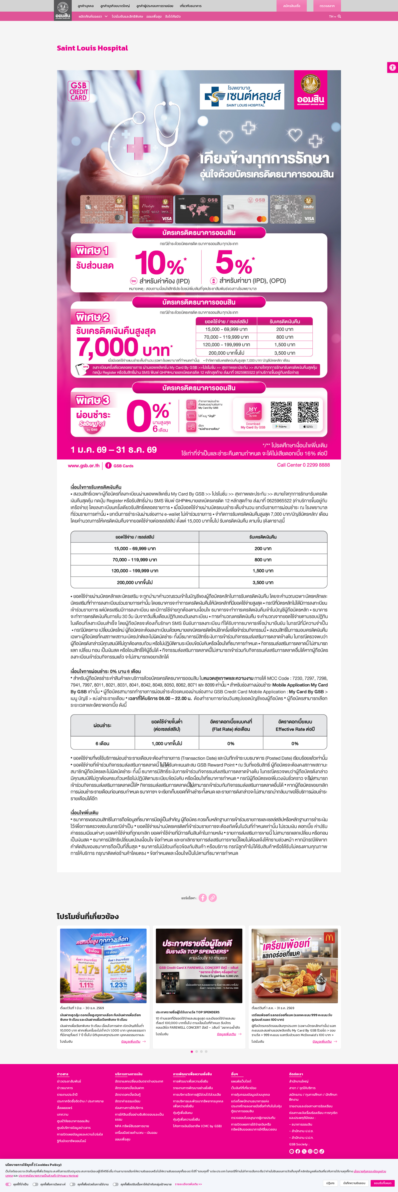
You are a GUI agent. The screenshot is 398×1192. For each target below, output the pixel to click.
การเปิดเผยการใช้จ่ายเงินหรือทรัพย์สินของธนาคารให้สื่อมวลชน (254, 1127)
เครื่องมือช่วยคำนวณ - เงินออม (136, 1132)
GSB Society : (299, 1144)
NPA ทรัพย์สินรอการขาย (132, 1125)
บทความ (62, 1114)
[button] (392, 67)
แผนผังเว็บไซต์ (241, 1081)
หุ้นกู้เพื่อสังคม (183, 1112)
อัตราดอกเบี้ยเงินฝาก (129, 1087)
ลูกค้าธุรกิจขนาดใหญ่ (115, 5)
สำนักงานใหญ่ (298, 1081)
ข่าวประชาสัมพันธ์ (69, 1081)
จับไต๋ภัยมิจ (173, 16)
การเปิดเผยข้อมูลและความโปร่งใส (80, 1134)
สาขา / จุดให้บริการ (302, 1087)
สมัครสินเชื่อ (291, 5)
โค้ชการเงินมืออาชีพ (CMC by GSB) (197, 1125)
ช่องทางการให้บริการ (129, 1107)
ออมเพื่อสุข (154, 16)
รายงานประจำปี (67, 1094)
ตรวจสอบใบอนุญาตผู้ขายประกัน (253, 1117)
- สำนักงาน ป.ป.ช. (301, 1130)
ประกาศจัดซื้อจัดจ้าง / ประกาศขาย (80, 1101)
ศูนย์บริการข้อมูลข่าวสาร (74, 1127)
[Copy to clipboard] (213, 898)
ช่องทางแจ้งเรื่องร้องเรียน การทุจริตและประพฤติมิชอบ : (313, 1115)
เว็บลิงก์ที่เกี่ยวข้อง (243, 1087)
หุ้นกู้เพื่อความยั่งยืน (186, 1119)
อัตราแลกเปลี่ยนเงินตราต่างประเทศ (139, 1081)
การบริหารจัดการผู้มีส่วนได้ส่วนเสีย (197, 1094)
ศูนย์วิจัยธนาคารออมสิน (73, 1120)
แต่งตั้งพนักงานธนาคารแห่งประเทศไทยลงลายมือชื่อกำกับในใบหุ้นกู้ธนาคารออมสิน (256, 1106)
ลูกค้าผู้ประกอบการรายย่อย (154, 5)
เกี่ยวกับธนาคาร (190, 5)
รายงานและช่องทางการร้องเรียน (310, 1106)
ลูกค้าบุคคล (86, 5)
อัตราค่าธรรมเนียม (127, 1101)
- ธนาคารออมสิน (300, 1124)
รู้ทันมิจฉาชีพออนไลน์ (71, 1140)
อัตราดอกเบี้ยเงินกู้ (128, 1094)
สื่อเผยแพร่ (64, 1107)
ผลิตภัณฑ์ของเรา (90, 16)
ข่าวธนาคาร (65, 1087)
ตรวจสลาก (327, 5)
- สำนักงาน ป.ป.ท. (301, 1137)
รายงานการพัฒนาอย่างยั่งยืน (193, 1087)
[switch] (8, 1184)
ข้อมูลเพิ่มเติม (130, 1034)
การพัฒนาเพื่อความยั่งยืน (190, 1081)
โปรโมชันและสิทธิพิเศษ (127, 16)
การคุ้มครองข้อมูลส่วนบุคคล (250, 1094)
